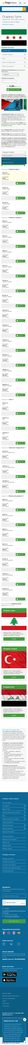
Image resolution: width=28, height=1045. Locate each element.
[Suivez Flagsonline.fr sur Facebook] (18, 944)
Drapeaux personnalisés (8, 831)
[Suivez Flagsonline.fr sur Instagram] (3, 944)
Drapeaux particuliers (7, 828)
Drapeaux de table (7, 848)
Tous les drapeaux (7, 802)
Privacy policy (5, 1003)
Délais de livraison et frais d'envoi (10, 996)
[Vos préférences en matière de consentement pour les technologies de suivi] (25, 1042)
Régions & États (6, 809)
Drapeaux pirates (6, 845)
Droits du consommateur (8, 998)
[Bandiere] (3, 932)
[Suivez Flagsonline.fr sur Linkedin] (11, 944)
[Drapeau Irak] (14, 697)
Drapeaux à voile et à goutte (9, 839)
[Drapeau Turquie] (14, 659)
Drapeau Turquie (10, 649)
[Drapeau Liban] (14, 621)
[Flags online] (8, 932)
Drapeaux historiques (7, 825)
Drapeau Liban (9, 610)
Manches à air (5, 842)
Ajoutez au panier (15, 89)
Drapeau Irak (8, 687)
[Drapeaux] (13, 932)
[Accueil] (9, 3)
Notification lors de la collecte (11, 1043)
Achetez (14, 639)
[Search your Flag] (24, 9)
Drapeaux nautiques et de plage (10, 819)
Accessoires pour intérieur (8, 861)
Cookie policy (5, 1006)
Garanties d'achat (6, 993)
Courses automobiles (7, 822)
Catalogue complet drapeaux (10, 798)
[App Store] (14, 980)
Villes (3, 815)
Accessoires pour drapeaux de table (11, 868)
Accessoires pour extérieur (9, 864)
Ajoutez (21, 183)
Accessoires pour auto (8, 871)
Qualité (4, 1001)
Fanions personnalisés (8, 836)
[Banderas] (18, 932)
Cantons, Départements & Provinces (11, 812)
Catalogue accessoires (8, 854)
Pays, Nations (5, 806)
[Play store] (14, 974)
